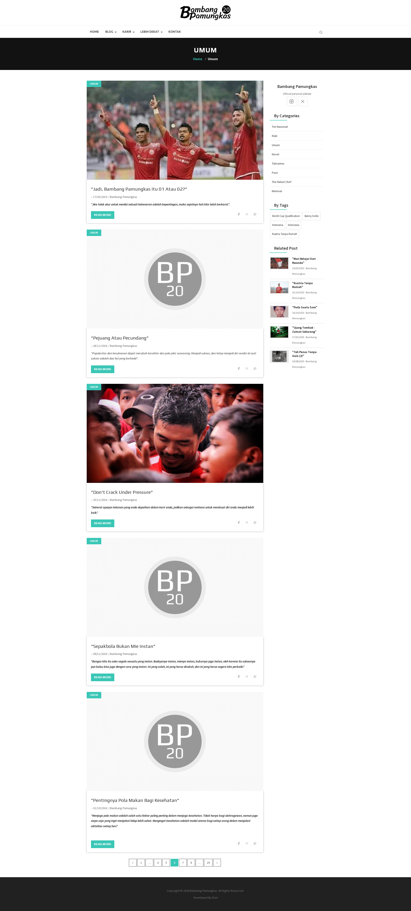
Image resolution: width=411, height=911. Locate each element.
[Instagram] (291, 101)
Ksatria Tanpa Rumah (284, 234)
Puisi (275, 173)
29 (208, 863)
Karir (126, 31)
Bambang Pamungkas (123, 197)
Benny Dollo (312, 216)
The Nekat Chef (281, 182)
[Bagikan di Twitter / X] (247, 214)
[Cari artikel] (321, 32)
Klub (274, 136)
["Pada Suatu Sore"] (279, 311)
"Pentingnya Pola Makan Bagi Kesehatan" (135, 800)
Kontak (174, 31)
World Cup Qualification (286, 216)
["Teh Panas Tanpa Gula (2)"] (279, 356)
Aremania (277, 225)
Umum (94, 84)
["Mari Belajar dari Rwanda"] (279, 263)
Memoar (277, 191)
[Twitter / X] (302, 101)
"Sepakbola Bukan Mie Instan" (123, 646)
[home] (205, 12)
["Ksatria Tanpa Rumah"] (279, 287)
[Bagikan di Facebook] (239, 214)
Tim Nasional (280, 127)
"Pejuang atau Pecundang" (120, 338)
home (94, 31)
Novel (275, 154)
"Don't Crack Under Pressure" (122, 492)
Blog (109, 31)
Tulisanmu (278, 163)
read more (102, 215)
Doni (215, 897)
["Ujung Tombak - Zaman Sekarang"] (279, 332)
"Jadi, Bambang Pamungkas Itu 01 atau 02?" (139, 189)
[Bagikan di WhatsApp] (255, 214)
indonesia (293, 225)
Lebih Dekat (149, 31)
